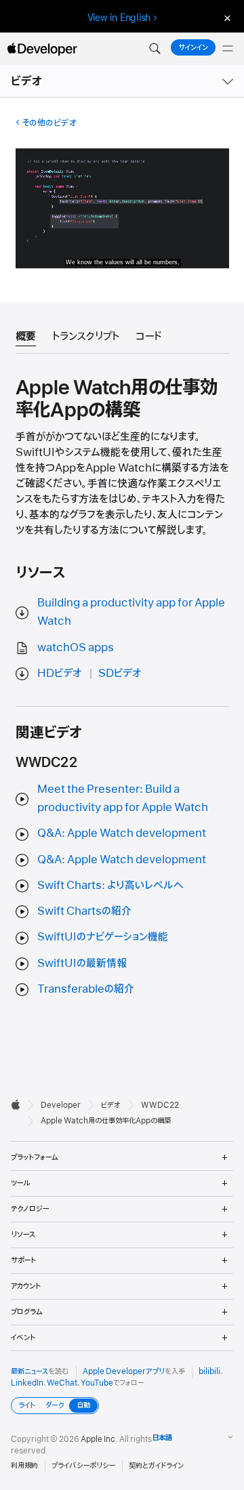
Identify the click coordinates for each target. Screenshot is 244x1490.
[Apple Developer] (42, 49)
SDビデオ (120, 673)
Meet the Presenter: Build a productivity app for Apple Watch (122, 798)
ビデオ (27, 81)
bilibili (209, 1371)
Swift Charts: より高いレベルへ (110, 885)
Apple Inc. (99, 1439)
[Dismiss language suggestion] (225, 18)
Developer (61, 1105)
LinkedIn (27, 1383)
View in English (119, 17)
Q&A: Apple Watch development (121, 833)
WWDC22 (160, 1105)
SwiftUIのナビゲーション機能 (102, 937)
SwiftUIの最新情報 (82, 963)
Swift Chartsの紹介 (84, 911)
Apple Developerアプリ (124, 1371)
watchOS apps (75, 648)
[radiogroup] (55, 1405)
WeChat (62, 1383)
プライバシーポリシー (83, 1465)
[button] (154, 49)
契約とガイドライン (156, 1465)
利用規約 (24, 1465)
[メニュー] (227, 49)
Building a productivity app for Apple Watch (131, 612)
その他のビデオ (49, 123)
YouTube (97, 1383)
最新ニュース (29, 1371)
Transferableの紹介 (85, 989)
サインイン (193, 47)
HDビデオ (59, 673)
